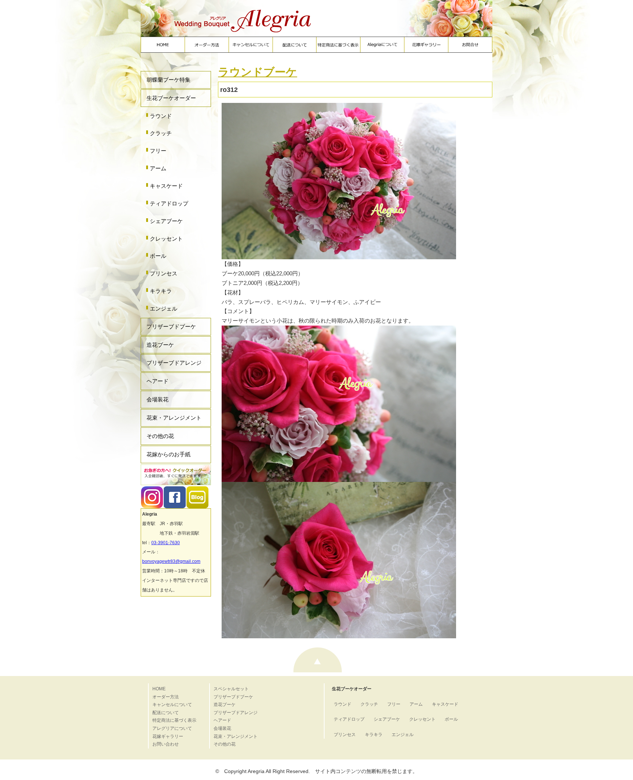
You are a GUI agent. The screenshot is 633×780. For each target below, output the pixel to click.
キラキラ (161, 291)
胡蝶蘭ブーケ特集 (168, 80)
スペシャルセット (231, 688)
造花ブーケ (160, 345)
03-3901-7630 (165, 542)
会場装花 (158, 399)
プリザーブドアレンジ (174, 363)
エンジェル (163, 308)
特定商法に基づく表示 (174, 720)
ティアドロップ (169, 203)
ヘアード (158, 381)
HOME (159, 688)
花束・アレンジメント (174, 418)
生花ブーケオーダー (171, 98)
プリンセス (163, 273)
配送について (165, 712)
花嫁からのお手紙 (168, 454)
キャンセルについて (172, 704)
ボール (158, 256)
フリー (158, 151)
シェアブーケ (166, 221)
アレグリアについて (172, 728)
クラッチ (161, 133)
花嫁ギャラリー (167, 736)
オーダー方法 (165, 696)
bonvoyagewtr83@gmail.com (171, 561)
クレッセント (166, 238)
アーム (158, 168)
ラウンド (161, 116)
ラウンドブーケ (257, 72)
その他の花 (160, 436)
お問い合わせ (165, 744)
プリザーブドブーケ (171, 326)
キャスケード (166, 186)
